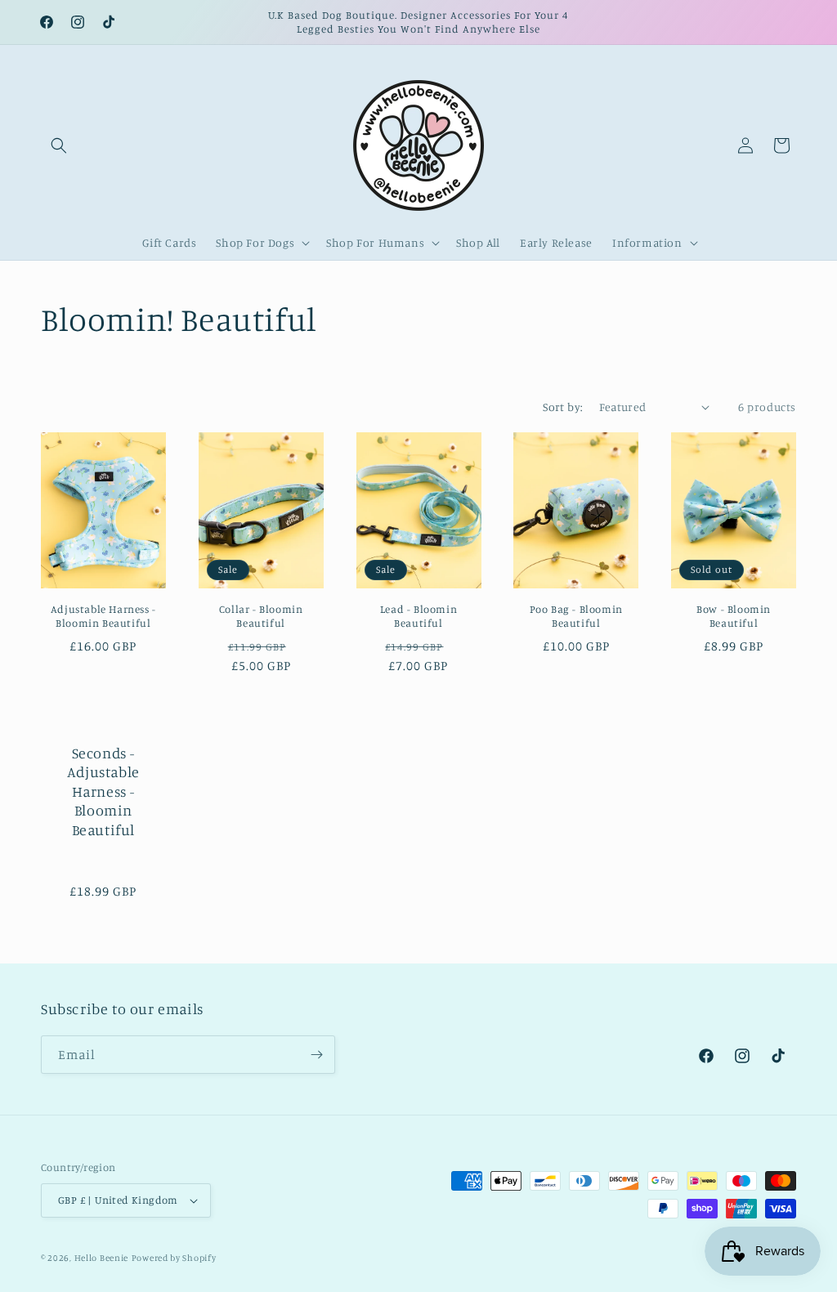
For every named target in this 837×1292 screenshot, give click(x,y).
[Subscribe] (316, 1054)
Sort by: (562, 407)
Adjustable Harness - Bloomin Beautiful (103, 615)
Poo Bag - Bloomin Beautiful (576, 615)
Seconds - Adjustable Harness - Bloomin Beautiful (103, 791)
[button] (59, 145)
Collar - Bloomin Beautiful (261, 615)
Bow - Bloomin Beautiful (733, 615)
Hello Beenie (101, 1257)
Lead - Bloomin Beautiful (418, 615)
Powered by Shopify (174, 1257)
